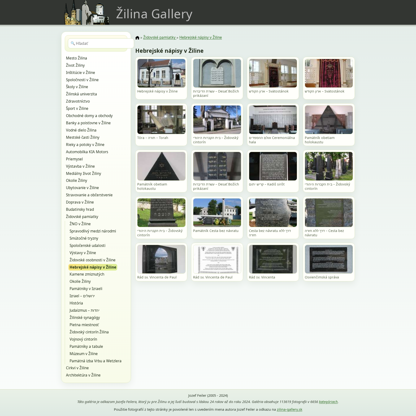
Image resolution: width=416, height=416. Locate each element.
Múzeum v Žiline (84, 353)
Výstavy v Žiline (83, 252)
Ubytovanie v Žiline (82, 187)
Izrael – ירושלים (82, 295)
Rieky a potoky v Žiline (85, 144)
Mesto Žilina (76, 58)
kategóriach (328, 401)
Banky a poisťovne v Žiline (88, 122)
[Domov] (137, 38)
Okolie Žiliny (76, 180)
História (76, 303)
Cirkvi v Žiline (77, 367)
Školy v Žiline (77, 86)
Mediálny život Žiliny (83, 173)
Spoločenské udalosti (87, 245)
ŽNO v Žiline (80, 223)
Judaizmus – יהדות (84, 310)
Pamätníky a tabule (86, 346)
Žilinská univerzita (81, 94)
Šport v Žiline (77, 108)
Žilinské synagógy (85, 317)
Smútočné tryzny (84, 238)
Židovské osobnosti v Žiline (93, 260)
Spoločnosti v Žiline (82, 79)
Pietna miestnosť (84, 324)
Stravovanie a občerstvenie (89, 195)
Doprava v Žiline (80, 202)
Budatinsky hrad (80, 209)
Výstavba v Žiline (80, 166)
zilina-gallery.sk (289, 409)
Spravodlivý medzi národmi (93, 231)
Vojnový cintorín (83, 339)
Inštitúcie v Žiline (80, 72)
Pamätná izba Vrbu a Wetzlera (96, 360)
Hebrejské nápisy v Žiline (93, 267)
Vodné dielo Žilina (81, 130)
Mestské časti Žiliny (82, 137)
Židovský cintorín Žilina (89, 332)
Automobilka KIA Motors (87, 151)
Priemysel (74, 159)
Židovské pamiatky (82, 216)
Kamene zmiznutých (87, 274)
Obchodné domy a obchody (89, 115)
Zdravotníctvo (78, 101)
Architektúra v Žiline (83, 375)
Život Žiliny (75, 65)
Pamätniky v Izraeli (86, 288)
